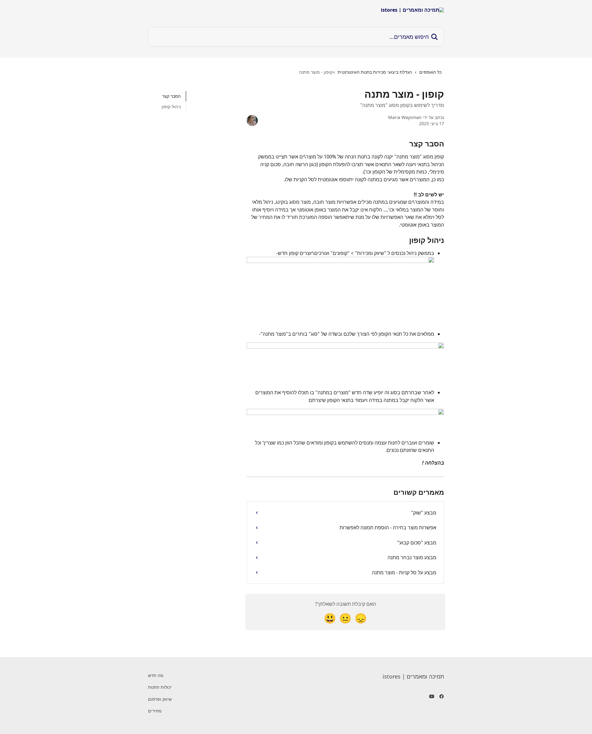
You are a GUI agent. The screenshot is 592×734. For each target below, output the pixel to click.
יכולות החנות (160, 687)
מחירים (155, 711)
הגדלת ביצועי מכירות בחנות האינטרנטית (375, 72)
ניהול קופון (171, 106)
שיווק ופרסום (160, 699)
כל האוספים (430, 72)
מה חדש (155, 675)
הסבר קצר (171, 96)
